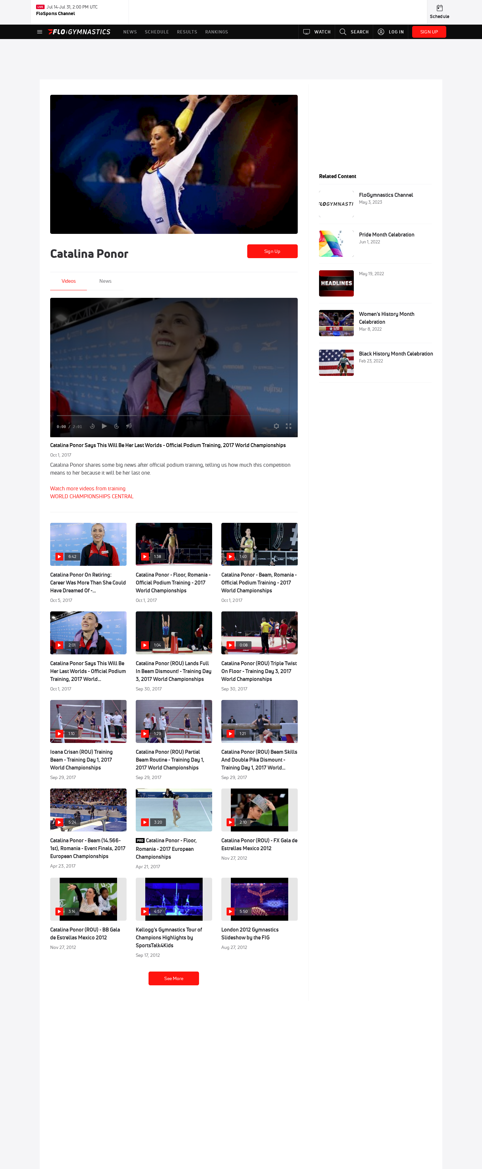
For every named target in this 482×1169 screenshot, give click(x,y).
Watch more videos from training (88, 488)
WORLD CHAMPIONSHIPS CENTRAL (91, 496)
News (105, 281)
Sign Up (272, 251)
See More (173, 978)
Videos (69, 281)
